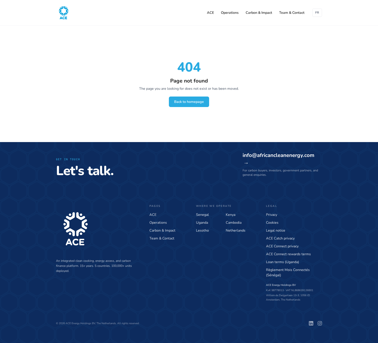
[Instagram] (320, 323)
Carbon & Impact (259, 12)
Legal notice (275, 230)
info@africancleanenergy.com (278, 159)
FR (317, 13)
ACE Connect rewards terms (288, 254)
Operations (230, 12)
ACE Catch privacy (280, 238)
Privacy (271, 214)
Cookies (272, 222)
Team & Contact (291, 12)
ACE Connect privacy (282, 246)
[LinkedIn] (311, 323)
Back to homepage (189, 101)
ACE (210, 12)
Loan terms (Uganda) (282, 262)
